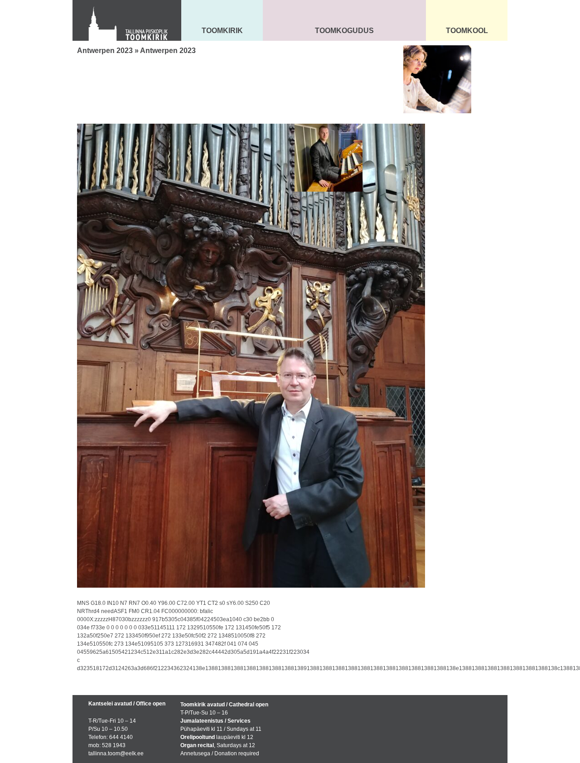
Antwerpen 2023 (105, 50)
